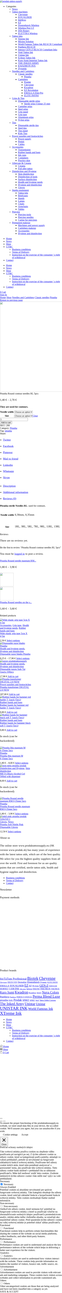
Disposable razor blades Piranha (15, 654)
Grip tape (16, 625)
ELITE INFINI (52, 982)
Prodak (18, 999)
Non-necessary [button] (7, 1203)
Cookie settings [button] (10, 1134)
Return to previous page (11, 300)
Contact (9, 260)
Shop (8, 244)
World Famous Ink (40, 1008)
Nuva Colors (50, 992)
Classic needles (42, 297)
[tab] (9, 485)
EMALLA (4, 986)
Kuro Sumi (7, 992)
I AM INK (14, 988)
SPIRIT (25, 1000)
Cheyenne (47, 978)
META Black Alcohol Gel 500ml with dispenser (12, 775)
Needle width (7, 412)
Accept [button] (24, 1134)
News (9, 241)
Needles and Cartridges (23, 297)
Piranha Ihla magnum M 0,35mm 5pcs (11, 757)
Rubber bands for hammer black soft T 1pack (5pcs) (15, 724)
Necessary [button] (5, 1181)
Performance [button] (6, 1239)
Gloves (3, 821)
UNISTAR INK (14, 1008)
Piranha (53, 297)
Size (7, 416)
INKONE (36, 989)
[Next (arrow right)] (4, 1121)
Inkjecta (29, 989)
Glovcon (53, 986)
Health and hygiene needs (14, 626)
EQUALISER (17, 985)
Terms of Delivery (20, 252)
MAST (39, 993)
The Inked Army (12, 1004)
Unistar (30, 1004)
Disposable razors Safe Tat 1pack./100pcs (12, 670)
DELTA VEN (12, 982)
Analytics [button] (4, 1253)
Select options (13, 640)
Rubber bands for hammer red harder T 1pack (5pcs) (14, 706)
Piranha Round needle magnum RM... (18, 560)
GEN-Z (43, 985)
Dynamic (43, 982)
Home (9, 238)
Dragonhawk (33, 982)
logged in (19, 553)
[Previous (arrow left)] (1, 1121)
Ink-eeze (23, 989)
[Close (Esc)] (1, 1118)
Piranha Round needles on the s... (16, 602)
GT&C (9, 246)
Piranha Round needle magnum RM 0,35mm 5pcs (15, 807)
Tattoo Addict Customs (48, 1000)
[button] (3, 292)
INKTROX (45, 988)
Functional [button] (5, 1225)
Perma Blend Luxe (46, 996)
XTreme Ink (11, 1013)
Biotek (32, 978)
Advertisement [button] (7, 1266)
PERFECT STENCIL (24, 997)
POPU (11, 1000)
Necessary (8, 1184)
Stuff (37, 1000)
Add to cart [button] (13, 676)
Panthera (4, 996)
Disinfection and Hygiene (12, 768)
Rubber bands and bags (13, 629)
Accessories (5, 625)
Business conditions (21, 249)
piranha (8, 431)
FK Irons (35, 986)
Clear (35, 416)
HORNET (4, 989)
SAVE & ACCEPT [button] (9, 1291)
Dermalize (22, 982)
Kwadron (21, 992)
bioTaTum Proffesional (13, 978)
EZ (26, 985)
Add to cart (6, 422)
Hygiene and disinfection (12, 651)
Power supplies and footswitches (15, 684)
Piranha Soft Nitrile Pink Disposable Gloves (11, 825)
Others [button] (3, 1280)
